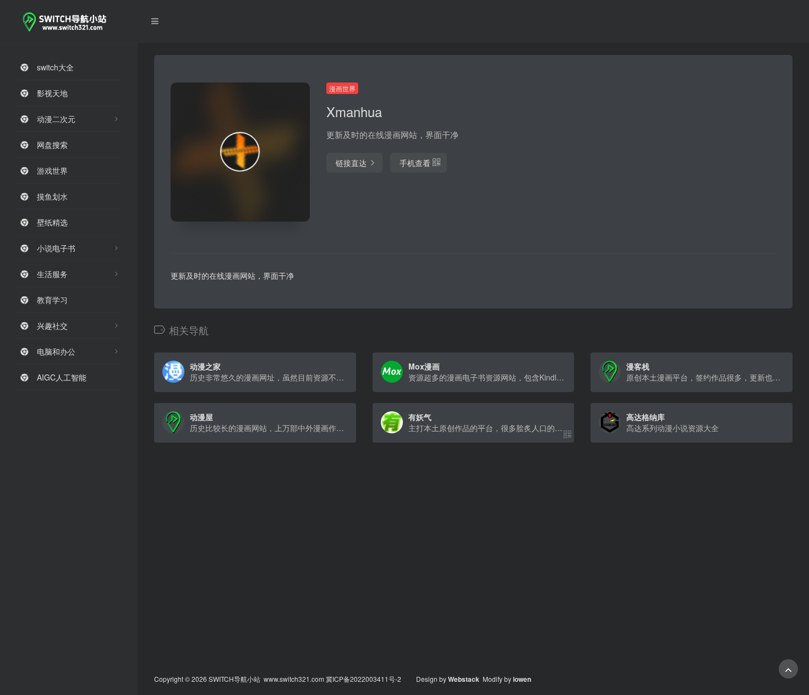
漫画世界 (342, 88)
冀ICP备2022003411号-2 (363, 678)
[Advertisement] (680, 159)
